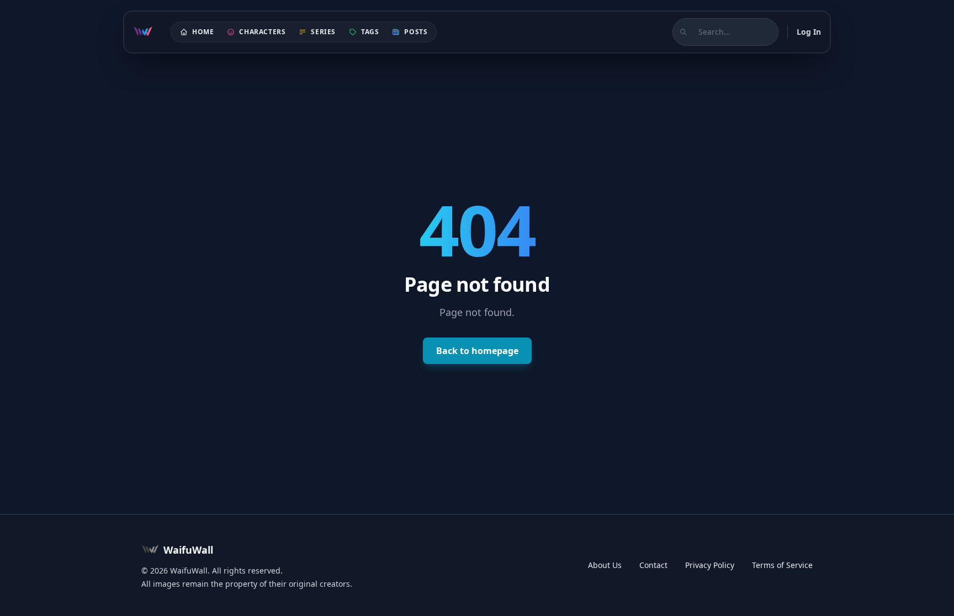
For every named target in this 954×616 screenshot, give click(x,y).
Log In (809, 31)
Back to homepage (477, 351)
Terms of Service (782, 565)
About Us (605, 565)
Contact (653, 565)
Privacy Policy (709, 565)
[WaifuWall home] (143, 32)
